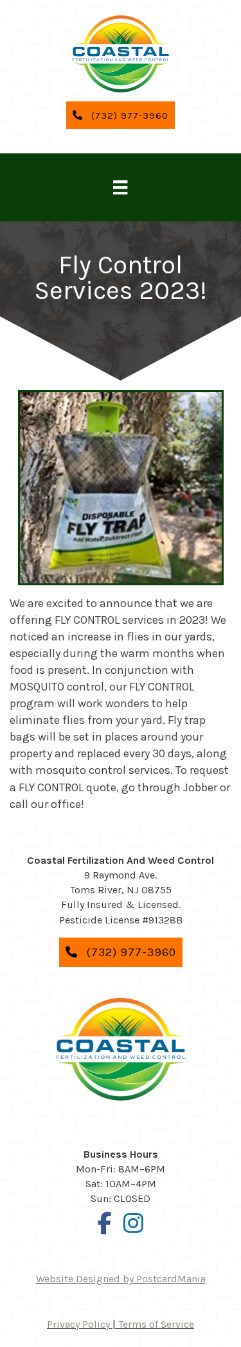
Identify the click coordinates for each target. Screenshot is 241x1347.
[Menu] (120, 187)
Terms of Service (156, 1324)
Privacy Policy (78, 1324)
